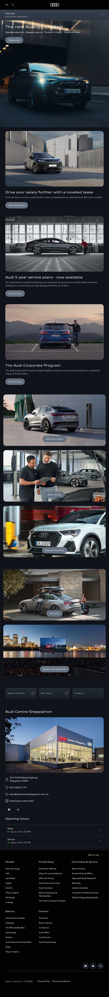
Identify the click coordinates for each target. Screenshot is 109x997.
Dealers (9, 937)
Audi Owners (45, 937)
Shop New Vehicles (47, 868)
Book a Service (78, 868)
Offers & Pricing (46, 878)
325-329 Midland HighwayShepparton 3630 (24, 779)
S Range (9, 902)
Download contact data (22, 800)
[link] (54, 420)
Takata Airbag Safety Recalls (85, 897)
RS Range (10, 897)
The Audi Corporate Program (52, 901)
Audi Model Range (47, 942)
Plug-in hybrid (12, 893)
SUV (7, 873)
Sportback (10, 878)
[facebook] (9, 809)
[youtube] (93, 966)
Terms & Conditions (61, 981)
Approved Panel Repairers (84, 878)
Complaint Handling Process (85, 893)
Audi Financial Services (49, 883)
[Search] (13, 5)
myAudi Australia (80, 888)
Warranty (76, 883)
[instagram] (18, 809)
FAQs (8, 947)
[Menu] (54, 4)
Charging (10, 923)
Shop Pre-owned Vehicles (50, 873)
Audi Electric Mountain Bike (18, 942)
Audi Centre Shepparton (28, 712)
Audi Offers (44, 932)
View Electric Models (15, 918)
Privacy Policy (44, 981)
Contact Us (44, 927)
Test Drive (43, 918)
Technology (11, 932)
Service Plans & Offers (82, 873)
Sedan (8, 883)
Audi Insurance (46, 888)
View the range (13, 868)
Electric (9, 888)
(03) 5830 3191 (18, 787)
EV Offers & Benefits (15, 927)
